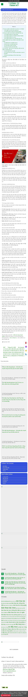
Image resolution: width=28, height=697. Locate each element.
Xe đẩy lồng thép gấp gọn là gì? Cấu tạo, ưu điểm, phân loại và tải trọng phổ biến (15, 578)
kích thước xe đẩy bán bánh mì (12, 350)
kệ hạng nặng (14, 620)
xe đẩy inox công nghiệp (7, 630)
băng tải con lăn (4, 618)
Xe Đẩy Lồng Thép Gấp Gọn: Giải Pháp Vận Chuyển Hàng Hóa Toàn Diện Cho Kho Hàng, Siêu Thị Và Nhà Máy (13, 410)
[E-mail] (26, 350)
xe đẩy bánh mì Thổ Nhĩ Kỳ (17, 355)
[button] (2, 4)
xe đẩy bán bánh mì (15, 354)
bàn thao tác (20, 601)
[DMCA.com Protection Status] (4, 687)
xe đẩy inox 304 (14, 629)
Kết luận (5, 56)
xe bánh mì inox (6, 354)
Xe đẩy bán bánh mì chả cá (10, 37)
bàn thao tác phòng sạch (21, 616)
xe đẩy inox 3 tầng (5, 629)
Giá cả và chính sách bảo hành (10, 46)
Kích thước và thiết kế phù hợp (10, 44)
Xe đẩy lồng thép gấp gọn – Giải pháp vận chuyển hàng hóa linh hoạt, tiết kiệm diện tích (15, 592)
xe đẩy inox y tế (5, 632)
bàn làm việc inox (13, 601)
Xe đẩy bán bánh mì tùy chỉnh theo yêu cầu (13, 38)
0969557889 (6, 695)
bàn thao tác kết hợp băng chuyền (11, 616)
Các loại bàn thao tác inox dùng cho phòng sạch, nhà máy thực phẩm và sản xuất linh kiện (15, 588)
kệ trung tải (21, 620)
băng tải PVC (19, 618)
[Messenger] (26, 347)
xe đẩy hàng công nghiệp (9, 624)
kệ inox (18, 620)
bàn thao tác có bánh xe (8, 605)
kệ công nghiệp (9, 620)
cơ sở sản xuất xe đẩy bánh (9, 349)
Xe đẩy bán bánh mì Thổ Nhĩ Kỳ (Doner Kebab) (13, 35)
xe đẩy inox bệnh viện (22, 629)
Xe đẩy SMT (5, 634)
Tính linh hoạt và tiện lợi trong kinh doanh (12, 31)
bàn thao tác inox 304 (20, 608)
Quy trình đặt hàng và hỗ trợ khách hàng (12, 55)
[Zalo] (26, 354)
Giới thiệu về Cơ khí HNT (9, 51)
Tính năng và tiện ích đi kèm (10, 45)
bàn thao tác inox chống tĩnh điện (10, 610)
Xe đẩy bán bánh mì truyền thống (11, 34)
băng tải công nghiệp (12, 618)
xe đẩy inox (13, 627)
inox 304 (5, 620)
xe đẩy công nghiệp (19, 622)
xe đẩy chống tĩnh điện (10, 622)
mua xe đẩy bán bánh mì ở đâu (18, 352)
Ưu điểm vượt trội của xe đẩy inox (11, 30)
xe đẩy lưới (20, 632)
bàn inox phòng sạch (5, 601)
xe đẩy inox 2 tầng (22, 627)
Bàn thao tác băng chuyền (6, 603)
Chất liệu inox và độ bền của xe (10, 42)
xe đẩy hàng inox (19, 624)
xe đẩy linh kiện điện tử (13, 632)
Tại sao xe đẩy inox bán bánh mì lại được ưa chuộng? (13, 28)
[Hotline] (26, 343)
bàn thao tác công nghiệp (20, 605)
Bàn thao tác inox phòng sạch (12, 614)
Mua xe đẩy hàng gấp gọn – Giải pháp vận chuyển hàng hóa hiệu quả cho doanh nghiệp (15, 574)
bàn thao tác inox (8, 608)
